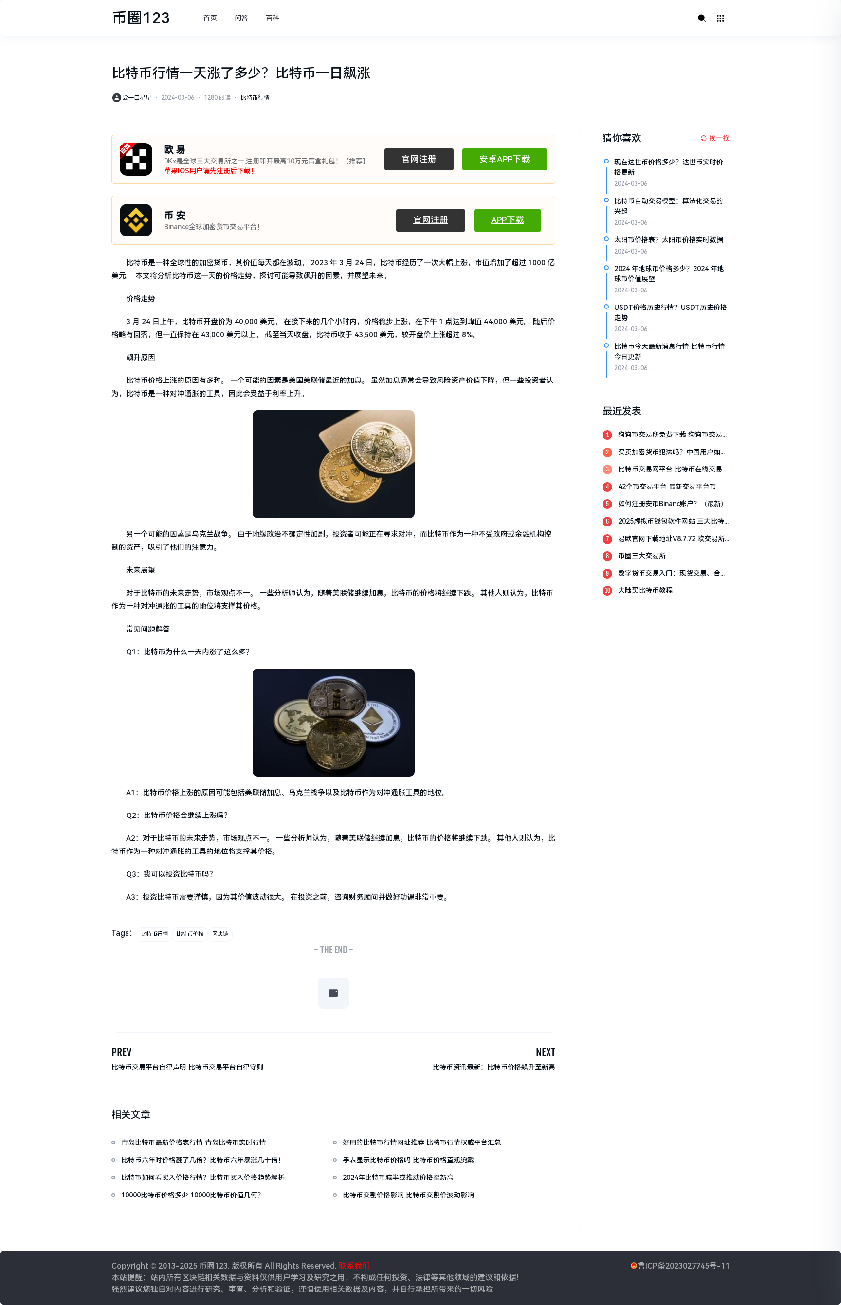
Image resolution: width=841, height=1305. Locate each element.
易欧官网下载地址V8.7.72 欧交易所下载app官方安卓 (671, 539)
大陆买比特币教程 (645, 590)
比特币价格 (190, 934)
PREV (121, 1052)
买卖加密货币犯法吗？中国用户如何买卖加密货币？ (672, 452)
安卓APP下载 (504, 159)
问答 (241, 18)
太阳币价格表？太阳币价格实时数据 (668, 240)
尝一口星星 (136, 97)
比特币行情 (255, 97)
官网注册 (419, 159)
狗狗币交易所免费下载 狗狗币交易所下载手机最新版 (673, 435)
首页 (210, 18)
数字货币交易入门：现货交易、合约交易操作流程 (672, 574)
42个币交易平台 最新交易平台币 (667, 486)
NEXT (545, 1052)
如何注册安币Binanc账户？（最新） (673, 504)
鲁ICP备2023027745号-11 (684, 1265)
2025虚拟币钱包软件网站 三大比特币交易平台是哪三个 (671, 521)
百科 (272, 18)
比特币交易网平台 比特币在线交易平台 (673, 469)
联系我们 (353, 1265)
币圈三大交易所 (642, 556)
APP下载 (507, 220)
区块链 (220, 934)
